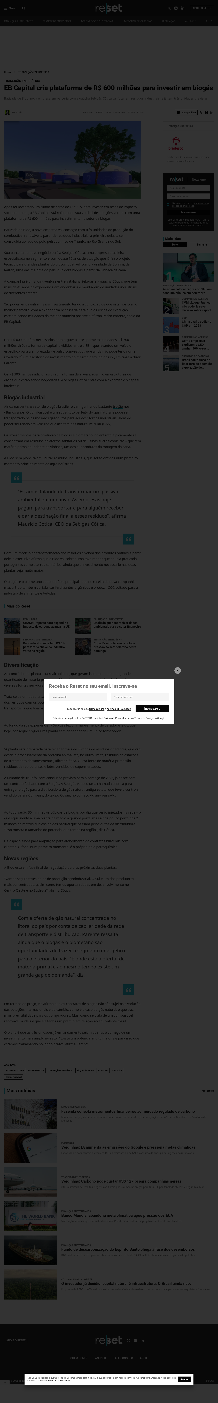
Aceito (184, 1379)
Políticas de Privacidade (59, 1380)
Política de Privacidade (116, 718)
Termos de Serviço (144, 718)
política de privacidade (119, 709)
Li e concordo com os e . (98, 709)
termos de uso (96, 709)
